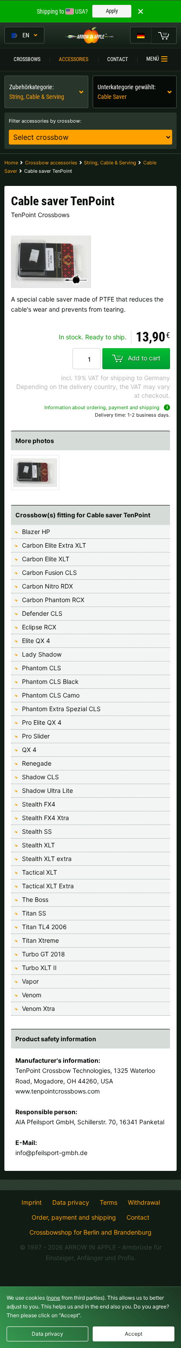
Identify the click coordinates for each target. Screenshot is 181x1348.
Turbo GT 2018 (43, 954)
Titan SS (34, 913)
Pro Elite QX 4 (42, 722)
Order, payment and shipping (74, 1217)
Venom (31, 995)
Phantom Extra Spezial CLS (61, 708)
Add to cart (144, 358)
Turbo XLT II (39, 967)
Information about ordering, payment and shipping (101, 407)
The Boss (35, 899)
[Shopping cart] (164, 35)
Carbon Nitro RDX (47, 586)
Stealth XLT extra (47, 858)
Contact (117, 59)
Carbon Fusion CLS (49, 572)
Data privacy (70, 1202)
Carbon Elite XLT (45, 559)
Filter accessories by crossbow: (45, 121)
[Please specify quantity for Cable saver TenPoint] (86, 358)
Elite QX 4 (36, 640)
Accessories (73, 59)
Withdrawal (144, 1202)
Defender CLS (42, 613)
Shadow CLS (40, 777)
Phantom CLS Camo (51, 695)
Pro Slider (36, 736)
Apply (112, 10)
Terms (108, 1202)
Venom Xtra (38, 1008)
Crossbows (27, 59)
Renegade (36, 763)
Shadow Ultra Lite (47, 790)
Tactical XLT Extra (48, 886)
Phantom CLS (41, 668)
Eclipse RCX (39, 627)
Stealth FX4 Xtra (45, 817)
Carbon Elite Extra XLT (54, 545)
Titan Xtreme (40, 940)
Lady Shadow (42, 654)
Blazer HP (36, 531)
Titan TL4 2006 (44, 926)
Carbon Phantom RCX (53, 599)
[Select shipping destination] (140, 35)
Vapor (30, 981)
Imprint (32, 1202)
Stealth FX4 (38, 804)
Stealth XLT (38, 845)
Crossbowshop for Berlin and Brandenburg (90, 1232)
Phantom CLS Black (50, 681)
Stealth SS (37, 831)
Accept (133, 1333)
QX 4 (29, 749)
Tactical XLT (39, 872)
